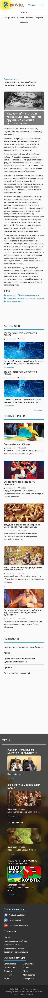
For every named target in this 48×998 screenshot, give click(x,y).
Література (9, 974)
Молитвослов (29, 974)
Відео (20, 774)
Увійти (31, 5)
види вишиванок (14, 301)
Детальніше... (13, 778)
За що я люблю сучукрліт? (17, 673)
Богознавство (10, 963)
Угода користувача (12, 944)
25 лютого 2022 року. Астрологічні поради (20, 334)
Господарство (10, 967)
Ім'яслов (29, 18)
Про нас (7, 937)
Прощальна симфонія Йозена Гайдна (23, 786)
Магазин (24, 23)
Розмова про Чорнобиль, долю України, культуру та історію (22, 751)
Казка (7, 653)
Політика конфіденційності (15, 941)
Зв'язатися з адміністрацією (16, 952)
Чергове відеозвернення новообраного (23, 647)
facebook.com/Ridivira (17, 915)
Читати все (38, 410)
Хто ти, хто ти (15, 823)
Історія (26, 967)
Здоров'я (8, 971)
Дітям (6, 978)
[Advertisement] (24, 49)
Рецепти (39, 18)
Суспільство (28, 963)
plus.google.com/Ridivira (18, 925)
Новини (20, 18)
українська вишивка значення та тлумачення (26, 298)
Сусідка (8, 667)
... (23, 454)
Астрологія (10, 18)
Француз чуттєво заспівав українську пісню (22, 862)
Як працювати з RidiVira (14, 948)
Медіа (25, 971)
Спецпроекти (28, 978)
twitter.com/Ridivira (16, 920)
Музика (21, 809)
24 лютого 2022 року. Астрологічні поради (20, 373)
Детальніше (9, 367)
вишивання (11, 295)
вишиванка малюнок (30, 295)
